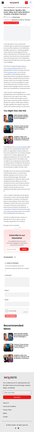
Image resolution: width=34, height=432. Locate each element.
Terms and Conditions (9, 406)
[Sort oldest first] (15, 257)
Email (7, 300)
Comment (8, 275)
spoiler (20, 147)
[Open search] (26, 2)
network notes (12, 72)
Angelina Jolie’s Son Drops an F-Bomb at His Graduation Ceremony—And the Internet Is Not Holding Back (22, 140)
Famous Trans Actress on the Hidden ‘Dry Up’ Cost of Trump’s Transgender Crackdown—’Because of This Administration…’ (22, 129)
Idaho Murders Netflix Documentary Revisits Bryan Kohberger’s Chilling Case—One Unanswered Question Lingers (21, 119)
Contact (5, 417)
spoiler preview (13, 68)
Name (7, 290)
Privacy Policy (7, 410)
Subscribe (17, 397)
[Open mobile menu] (3, 3)
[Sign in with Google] (30, 2)
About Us (6, 403)
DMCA (5, 413)
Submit (24, 249)
